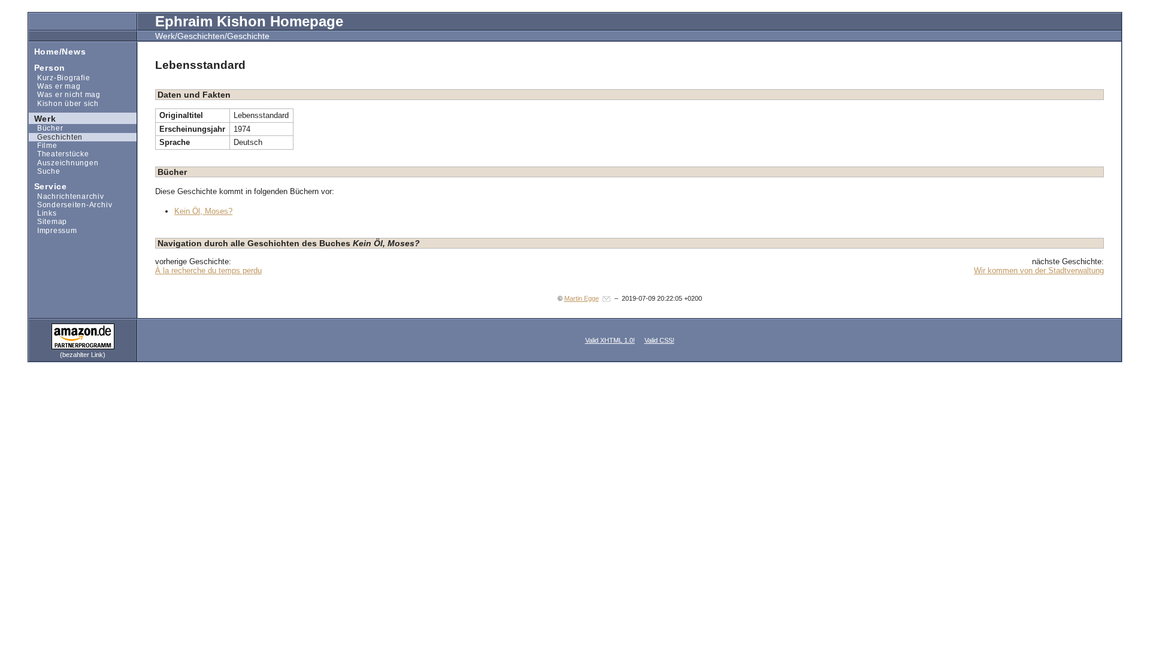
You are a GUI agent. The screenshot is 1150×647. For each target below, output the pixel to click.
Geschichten (56, 137)
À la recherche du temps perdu (208, 270)
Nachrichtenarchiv (66, 195)
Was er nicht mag (65, 94)
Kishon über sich (64, 103)
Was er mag (54, 86)
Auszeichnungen (63, 162)
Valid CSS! (659, 340)
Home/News (57, 51)
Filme (43, 145)
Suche (44, 171)
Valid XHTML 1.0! (610, 340)
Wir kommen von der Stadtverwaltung (1039, 270)
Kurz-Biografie (59, 77)
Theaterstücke (59, 154)
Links (43, 213)
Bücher (46, 128)
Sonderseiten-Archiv (70, 204)
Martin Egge (581, 298)
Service (48, 186)
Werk (42, 118)
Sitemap (48, 221)
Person (47, 67)
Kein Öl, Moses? (203, 211)
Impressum (53, 230)
